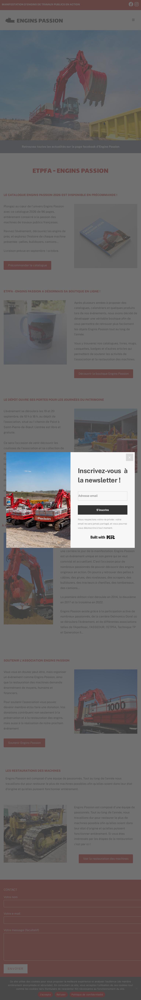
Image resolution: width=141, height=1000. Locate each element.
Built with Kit (103, 537)
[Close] (129, 457)
